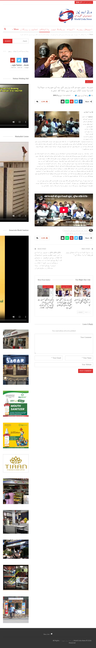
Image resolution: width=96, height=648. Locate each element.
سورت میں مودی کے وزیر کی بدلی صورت (75, 230)
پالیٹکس (44, 29)
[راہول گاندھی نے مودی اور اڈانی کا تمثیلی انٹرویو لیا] (82, 291)
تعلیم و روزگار (29, 29)
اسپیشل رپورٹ (84, 29)
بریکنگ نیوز (58, 29)
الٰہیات (71, 29)
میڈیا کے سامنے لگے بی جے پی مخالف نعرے (79, 233)
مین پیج (47, 634)
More (16, 29)
